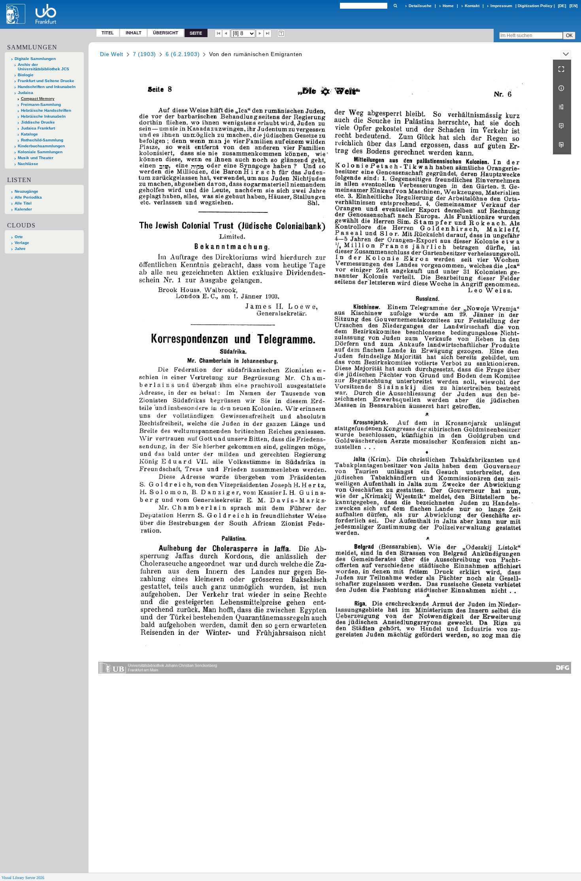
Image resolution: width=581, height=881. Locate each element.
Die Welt (111, 54)
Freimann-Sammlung (41, 104)
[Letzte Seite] (268, 34)
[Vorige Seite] (226, 34)
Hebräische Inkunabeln (43, 116)
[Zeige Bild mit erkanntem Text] (281, 34)
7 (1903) (145, 54)
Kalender (23, 209)
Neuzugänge (26, 191)
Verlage (22, 242)
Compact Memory (38, 98)
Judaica (25, 92)
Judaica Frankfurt (38, 128)
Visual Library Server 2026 (23, 877)
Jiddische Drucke (38, 122)
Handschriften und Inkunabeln (46, 87)
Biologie (26, 75)
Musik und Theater (35, 158)
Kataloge (29, 134)
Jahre (20, 248)
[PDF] (562, 125)
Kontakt (472, 6)
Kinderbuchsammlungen (41, 146)
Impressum (501, 6)
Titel (108, 33)
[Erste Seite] (219, 34)
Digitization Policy (535, 6)
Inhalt (133, 33)
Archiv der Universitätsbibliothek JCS (43, 66)
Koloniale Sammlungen (40, 152)
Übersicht (165, 33)
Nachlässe (28, 164)
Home (448, 6)
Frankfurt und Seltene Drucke (46, 81)
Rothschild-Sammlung (42, 140)
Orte (19, 237)
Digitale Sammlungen (35, 58)
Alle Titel (23, 203)
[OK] (395, 5)
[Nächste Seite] (260, 34)
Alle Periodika (28, 197)
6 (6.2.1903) (183, 54)
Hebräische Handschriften (46, 110)
